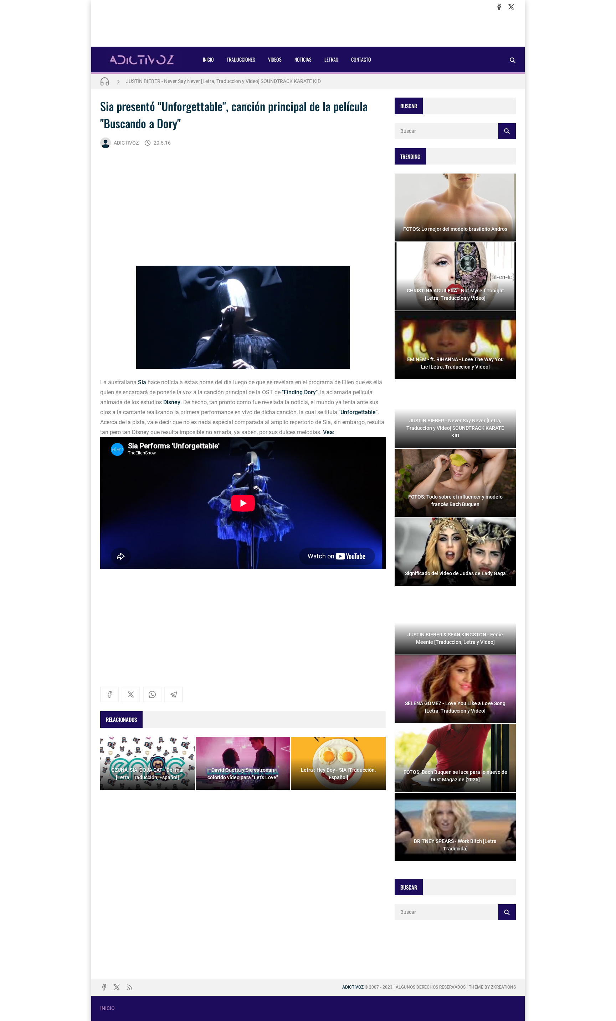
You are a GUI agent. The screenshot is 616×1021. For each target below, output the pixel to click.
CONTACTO (361, 59)
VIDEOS (275, 59)
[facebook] (499, 7)
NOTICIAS (303, 59)
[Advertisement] (308, 29)
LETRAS (331, 59)
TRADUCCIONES (241, 59)
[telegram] (173, 694)
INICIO (208, 59)
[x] (511, 7)
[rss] (129, 987)
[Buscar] (512, 60)
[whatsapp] (152, 694)
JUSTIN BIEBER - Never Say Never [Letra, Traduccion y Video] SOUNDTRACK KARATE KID (223, 81)
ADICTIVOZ (126, 143)
